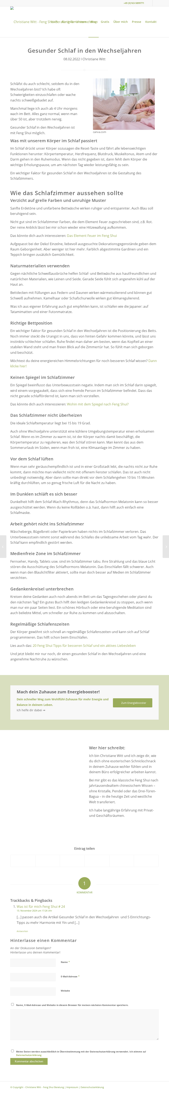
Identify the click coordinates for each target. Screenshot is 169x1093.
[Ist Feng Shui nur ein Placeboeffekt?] (3, 546)
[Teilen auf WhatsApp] (72, 861)
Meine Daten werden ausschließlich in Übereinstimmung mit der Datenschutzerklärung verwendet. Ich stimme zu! (81, 1053)
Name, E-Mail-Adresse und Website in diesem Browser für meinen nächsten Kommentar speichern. (72, 1005)
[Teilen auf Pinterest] (97, 861)
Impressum (72, 1087)
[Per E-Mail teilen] (146, 861)
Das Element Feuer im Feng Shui (92, 235)
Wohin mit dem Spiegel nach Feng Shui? (98, 404)
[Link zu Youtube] (156, 3)
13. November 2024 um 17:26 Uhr (34, 910)
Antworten (22, 931)
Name (65, 962)
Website (65, 990)
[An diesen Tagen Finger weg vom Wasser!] (166, 546)
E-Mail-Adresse (70, 976)
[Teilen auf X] (47, 861)
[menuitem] (54, 21)
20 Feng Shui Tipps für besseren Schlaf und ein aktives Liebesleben (84, 645)
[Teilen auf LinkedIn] (121, 861)
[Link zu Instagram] (149, 3)
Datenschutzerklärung (28, 1055)
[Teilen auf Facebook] (23, 861)
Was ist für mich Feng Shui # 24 (41, 906)
